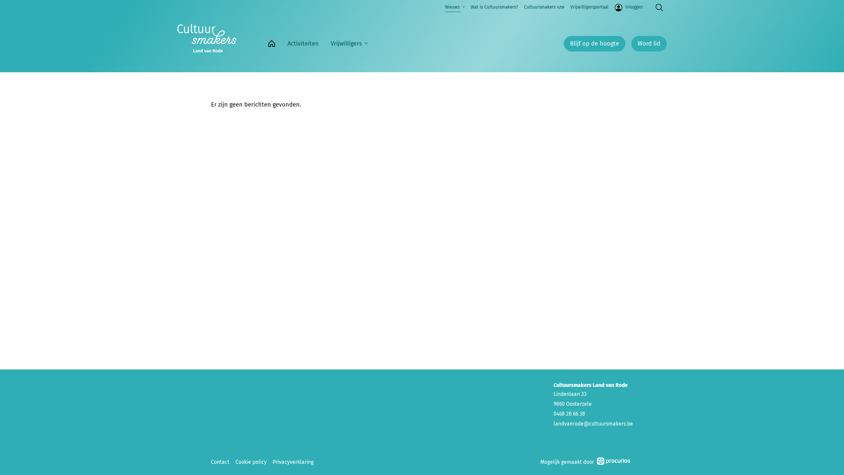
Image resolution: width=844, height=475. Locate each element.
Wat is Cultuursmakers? (494, 7)
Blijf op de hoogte (594, 43)
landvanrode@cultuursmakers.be (593, 424)
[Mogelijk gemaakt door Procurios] (613, 462)
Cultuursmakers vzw (544, 7)
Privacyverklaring (293, 462)
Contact (220, 462)
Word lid (649, 43)
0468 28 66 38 (569, 414)
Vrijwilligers (346, 43)
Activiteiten (303, 43)
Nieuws (452, 7)
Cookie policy (251, 462)
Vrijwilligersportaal (589, 7)
